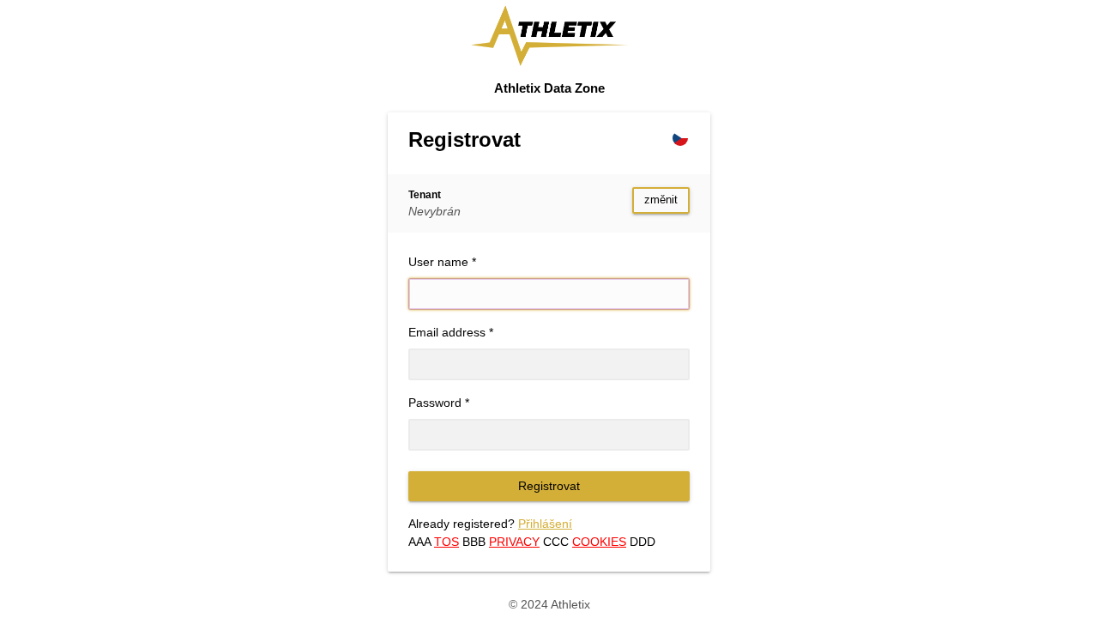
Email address (447, 332)
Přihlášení (545, 523)
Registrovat (549, 486)
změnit (661, 200)
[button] (680, 138)
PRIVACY (514, 541)
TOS (446, 541)
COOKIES (599, 541)
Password (435, 402)
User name (438, 262)
